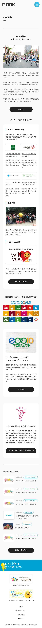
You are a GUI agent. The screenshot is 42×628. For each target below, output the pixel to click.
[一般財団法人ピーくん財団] (21, 579)
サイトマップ (21, 618)
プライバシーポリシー (21, 611)
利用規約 (21, 607)
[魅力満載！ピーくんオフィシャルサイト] (21, 593)
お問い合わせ (21, 615)
